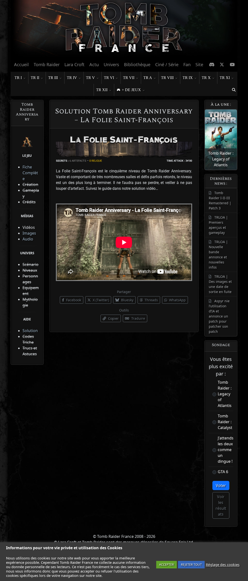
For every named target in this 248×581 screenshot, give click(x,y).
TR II (35, 78)
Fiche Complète (30, 172)
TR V (90, 78)
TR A (147, 78)
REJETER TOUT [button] (191, 564)
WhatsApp (177, 300)
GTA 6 (223, 471)
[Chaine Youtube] (232, 64)
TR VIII (167, 78)
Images (29, 233)
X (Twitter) (100, 300)
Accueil (21, 64)
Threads (151, 300)
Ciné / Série (166, 64)
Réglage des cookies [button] (223, 564)
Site (199, 64)
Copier (113, 318)
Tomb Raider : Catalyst (225, 421)
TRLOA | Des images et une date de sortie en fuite (220, 284)
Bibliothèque (137, 64)
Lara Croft (74, 64)
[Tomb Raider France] (124, 29)
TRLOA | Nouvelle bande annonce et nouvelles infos (218, 254)
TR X (206, 78)
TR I (18, 78)
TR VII (128, 78)
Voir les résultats (221, 505)
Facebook (73, 300)
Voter (221, 485)
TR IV (72, 78)
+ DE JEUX (131, 90)
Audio (28, 239)
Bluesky (126, 300)
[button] (233, 90)
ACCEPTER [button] (166, 564)
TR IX (188, 78)
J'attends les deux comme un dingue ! (225, 449)
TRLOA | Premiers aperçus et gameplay (218, 225)
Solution (30, 330)
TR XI (225, 78)
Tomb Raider (47, 64)
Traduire (137, 318)
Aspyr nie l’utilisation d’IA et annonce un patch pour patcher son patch (219, 316)
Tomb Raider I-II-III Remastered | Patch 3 (220, 200)
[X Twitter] (222, 64)
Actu (94, 64)
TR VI (109, 78)
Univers (111, 64)
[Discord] (212, 64)
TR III (53, 78)
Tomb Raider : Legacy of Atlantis (225, 394)
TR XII (102, 90)
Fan (187, 64)
